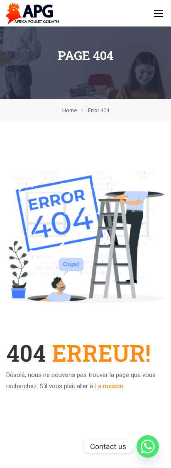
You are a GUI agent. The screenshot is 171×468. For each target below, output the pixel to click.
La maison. (110, 386)
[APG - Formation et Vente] (32, 13)
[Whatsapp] (148, 446)
